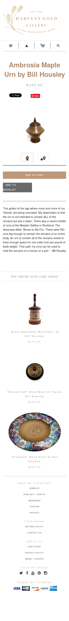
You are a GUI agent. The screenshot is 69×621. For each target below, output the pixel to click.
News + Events (34, 559)
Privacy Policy (34, 553)
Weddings (35, 501)
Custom (34, 507)
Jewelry (34, 488)
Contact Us (34, 533)
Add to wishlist (9, 187)
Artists (34, 513)
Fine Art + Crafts (34, 494)
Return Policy (34, 527)
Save (36, 95)
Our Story (34, 547)
